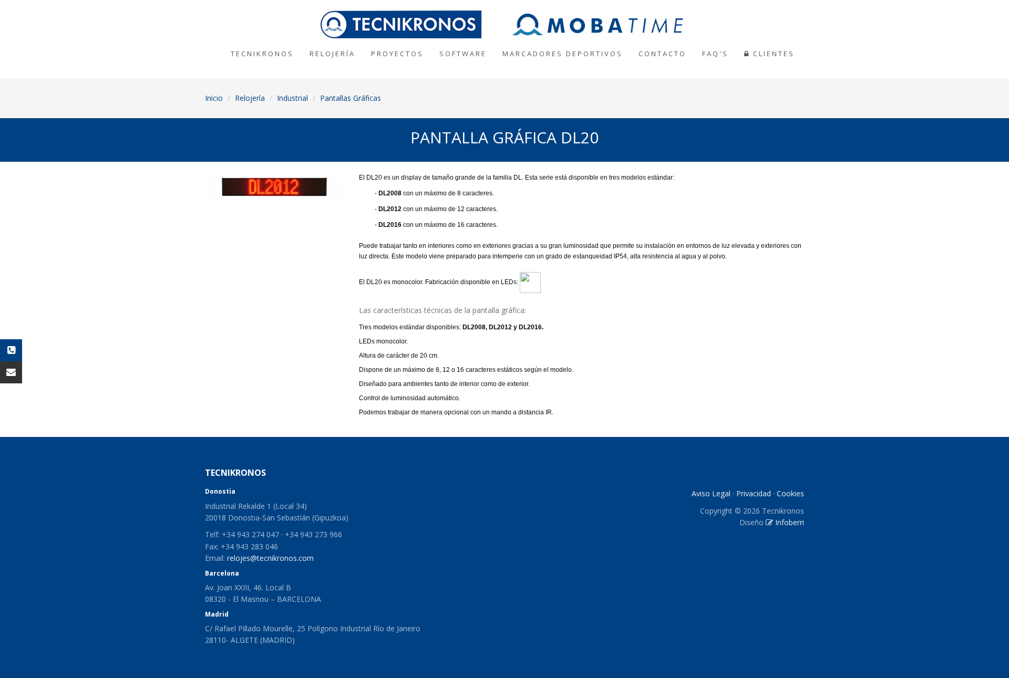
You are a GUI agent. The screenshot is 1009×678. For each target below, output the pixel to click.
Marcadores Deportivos (562, 53)
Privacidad (753, 493)
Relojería (332, 53)
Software (463, 53)
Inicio (214, 98)
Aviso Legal (711, 493)
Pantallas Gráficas (350, 98)
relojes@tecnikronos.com (270, 558)
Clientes (772, 53)
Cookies (790, 493)
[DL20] (274, 186)
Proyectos (397, 53)
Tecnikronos (262, 53)
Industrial (292, 98)
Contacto (662, 53)
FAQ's (715, 53)
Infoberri (788, 522)
